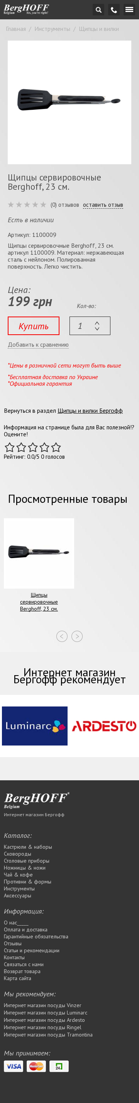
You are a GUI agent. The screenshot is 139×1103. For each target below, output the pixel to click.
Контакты (14, 957)
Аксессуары (17, 895)
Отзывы (13, 943)
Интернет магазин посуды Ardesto (44, 1019)
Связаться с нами (24, 964)
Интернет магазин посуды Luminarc (45, 1012)
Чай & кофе (18, 874)
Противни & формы (27, 881)
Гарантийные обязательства (36, 936)
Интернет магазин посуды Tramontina (48, 1034)
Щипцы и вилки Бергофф (90, 410)
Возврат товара (22, 971)
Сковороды (17, 853)
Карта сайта (17, 978)
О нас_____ (16, 922)
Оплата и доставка (25, 929)
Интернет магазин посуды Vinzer (42, 1005)
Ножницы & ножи (25, 867)
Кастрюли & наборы (28, 846)
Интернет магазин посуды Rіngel (42, 1027)
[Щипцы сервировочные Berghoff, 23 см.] (69, 102)
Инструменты (19, 888)
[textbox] (90, 326)
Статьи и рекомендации (31, 950)
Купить (34, 326)
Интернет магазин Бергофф (34, 814)
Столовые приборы (26, 860)
